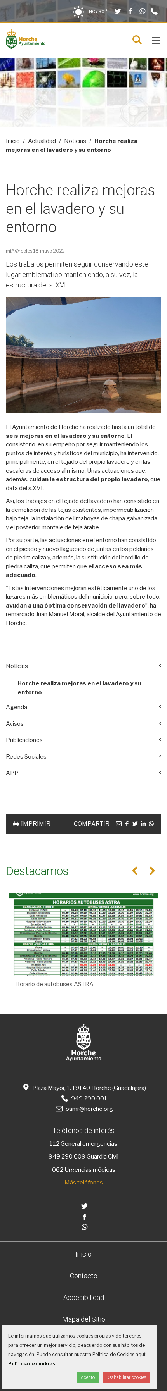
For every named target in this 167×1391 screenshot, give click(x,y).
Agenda (16, 707)
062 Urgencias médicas (83, 1169)
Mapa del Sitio (83, 1319)
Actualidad (42, 141)
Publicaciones (24, 740)
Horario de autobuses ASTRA (54, 984)
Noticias (75, 141)
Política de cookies (31, 1364)
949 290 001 (88, 1098)
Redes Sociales (26, 756)
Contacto (83, 1276)
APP (12, 773)
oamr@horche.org (89, 1108)
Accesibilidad (83, 1297)
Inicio (13, 141)
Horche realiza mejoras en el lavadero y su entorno (79, 688)
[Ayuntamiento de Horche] (25, 46)
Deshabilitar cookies (126, 1377)
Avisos (15, 723)
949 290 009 (67, 1156)
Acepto (88, 1377)
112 (54, 1143)
